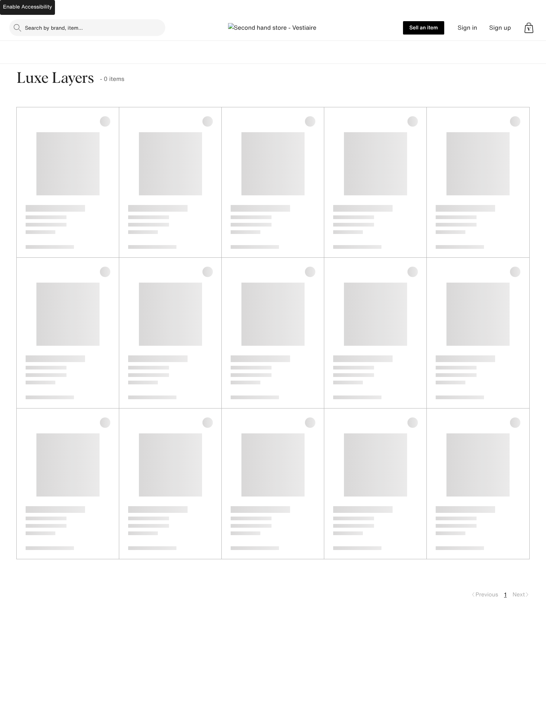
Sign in (467, 28)
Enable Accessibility (27, 7)
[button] (529, 28)
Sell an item (423, 28)
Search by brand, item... (54, 28)
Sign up (500, 28)
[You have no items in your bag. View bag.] (529, 28)
